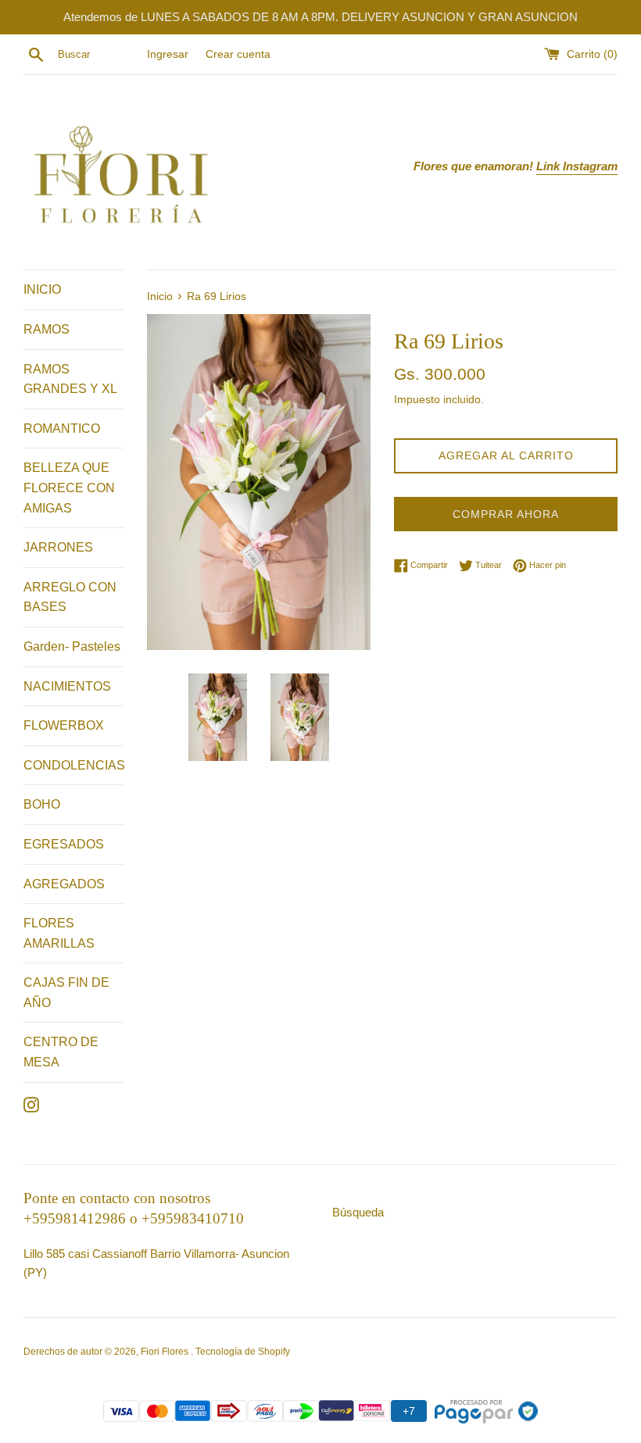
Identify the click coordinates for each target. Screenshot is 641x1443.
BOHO (41, 804)
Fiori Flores (166, 1351)
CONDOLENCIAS (73, 765)
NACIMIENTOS (67, 686)
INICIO (42, 289)
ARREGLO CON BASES (69, 597)
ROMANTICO (61, 428)
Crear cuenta (238, 54)
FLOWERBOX (63, 725)
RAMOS (46, 329)
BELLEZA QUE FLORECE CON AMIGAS (69, 487)
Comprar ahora (506, 514)
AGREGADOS (64, 884)
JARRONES (58, 547)
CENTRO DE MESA (60, 1052)
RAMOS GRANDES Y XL (70, 379)
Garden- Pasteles (71, 646)
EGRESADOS (63, 844)
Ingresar (167, 54)
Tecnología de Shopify (242, 1351)
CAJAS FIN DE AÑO (66, 992)
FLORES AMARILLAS (59, 933)
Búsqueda (358, 1212)
